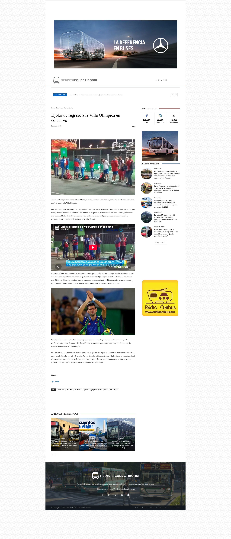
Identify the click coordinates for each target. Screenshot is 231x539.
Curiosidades (68, 108)
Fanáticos (59, 108)
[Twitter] (163, 80)
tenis (105, 390)
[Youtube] (166, 80)
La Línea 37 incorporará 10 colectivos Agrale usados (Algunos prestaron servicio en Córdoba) (121, 444)
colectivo (70, 390)
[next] (176, 94)
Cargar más (159, 242)
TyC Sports (55, 381)
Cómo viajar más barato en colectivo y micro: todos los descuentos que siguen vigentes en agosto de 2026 (93, 444)
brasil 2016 (61, 390)
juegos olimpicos (96, 390)
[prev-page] (52, 454)
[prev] (172, 94)
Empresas (64, 438)
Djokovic (86, 390)
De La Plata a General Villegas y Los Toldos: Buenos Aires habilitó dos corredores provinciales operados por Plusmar (167, 174)
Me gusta (146, 114)
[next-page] (56, 454)
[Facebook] (156, 80)
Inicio (53, 108)
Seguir (160, 114)
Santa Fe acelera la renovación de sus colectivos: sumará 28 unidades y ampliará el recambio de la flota (65, 444)
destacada (78, 390)
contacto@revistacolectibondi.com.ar (121, 489)
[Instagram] (158, 80)
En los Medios (159, 227)
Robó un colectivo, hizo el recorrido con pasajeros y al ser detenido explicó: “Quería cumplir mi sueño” (98, 95)
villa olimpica (114, 390)
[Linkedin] (161, 80)
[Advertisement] (115, 9)
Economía (92, 438)
